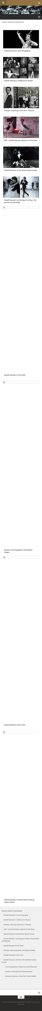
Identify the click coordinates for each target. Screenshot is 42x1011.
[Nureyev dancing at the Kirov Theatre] (21, 108)
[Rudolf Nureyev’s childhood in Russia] (21, 78)
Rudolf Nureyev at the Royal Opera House (20, 170)
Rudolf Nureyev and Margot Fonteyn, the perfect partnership (20, 201)
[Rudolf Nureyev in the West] (21, 208)
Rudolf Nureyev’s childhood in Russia (18, 81)
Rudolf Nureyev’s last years (14, 725)
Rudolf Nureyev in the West (15, 375)
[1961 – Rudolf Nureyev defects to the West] (21, 137)
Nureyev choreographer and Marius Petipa (18, 551)
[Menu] (39, 3)
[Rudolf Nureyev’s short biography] (21, 48)
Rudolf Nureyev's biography (12, 911)
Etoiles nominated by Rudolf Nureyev (18, 971)
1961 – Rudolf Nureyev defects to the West (20, 140)
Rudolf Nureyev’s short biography (17, 51)
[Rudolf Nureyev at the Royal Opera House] (21, 167)
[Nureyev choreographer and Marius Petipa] (21, 383)
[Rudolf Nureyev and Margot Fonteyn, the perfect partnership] (21, 197)
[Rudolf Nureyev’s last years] (21, 558)
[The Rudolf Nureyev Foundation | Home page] (21, 11)
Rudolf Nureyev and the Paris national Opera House (19, 901)
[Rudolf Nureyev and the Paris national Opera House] (21, 733)
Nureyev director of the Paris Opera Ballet (20, 976)
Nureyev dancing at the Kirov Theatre (19, 110)
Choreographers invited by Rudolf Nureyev (21, 967)
